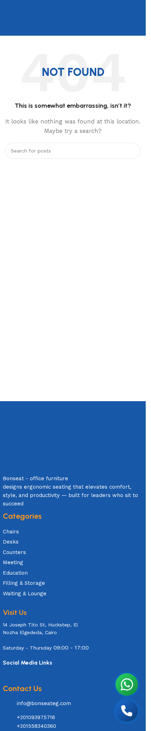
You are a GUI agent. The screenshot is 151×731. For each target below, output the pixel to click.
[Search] (137, 18)
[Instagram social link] (12, 679)
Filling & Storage (24, 583)
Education (15, 573)
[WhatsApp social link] (21, 679)
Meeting (13, 562)
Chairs (11, 531)
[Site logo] (72, 17)
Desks (11, 542)
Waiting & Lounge (24, 593)
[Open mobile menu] (8, 18)
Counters (14, 552)
